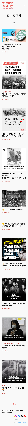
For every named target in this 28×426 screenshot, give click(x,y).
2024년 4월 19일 (6, 181)
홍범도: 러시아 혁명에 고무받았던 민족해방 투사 (13, 305)
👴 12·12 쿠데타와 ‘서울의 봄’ (12, 210)
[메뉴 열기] (25, 5)
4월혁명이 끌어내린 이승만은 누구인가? (12, 175)
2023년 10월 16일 (6, 229)
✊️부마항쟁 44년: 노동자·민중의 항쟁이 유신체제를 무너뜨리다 (13, 225)
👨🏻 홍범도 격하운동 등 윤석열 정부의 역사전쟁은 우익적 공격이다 (14, 265)
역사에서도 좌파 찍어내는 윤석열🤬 (13, 389)
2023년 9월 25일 (6, 269)
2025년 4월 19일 (6, 99)
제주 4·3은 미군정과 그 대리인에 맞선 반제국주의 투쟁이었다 (13, 135)
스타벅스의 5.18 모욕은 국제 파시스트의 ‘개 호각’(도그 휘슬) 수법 (12, 47)
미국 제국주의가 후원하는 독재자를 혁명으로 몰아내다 (14, 95)
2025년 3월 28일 (6, 139)
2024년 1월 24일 (6, 213)
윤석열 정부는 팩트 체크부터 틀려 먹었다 (13, 347)
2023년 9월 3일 (5, 393)
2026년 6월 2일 (5, 52)
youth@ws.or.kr (22, 419)
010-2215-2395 (22, 423)
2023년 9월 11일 (6, 309)
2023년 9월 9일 (5, 351)
